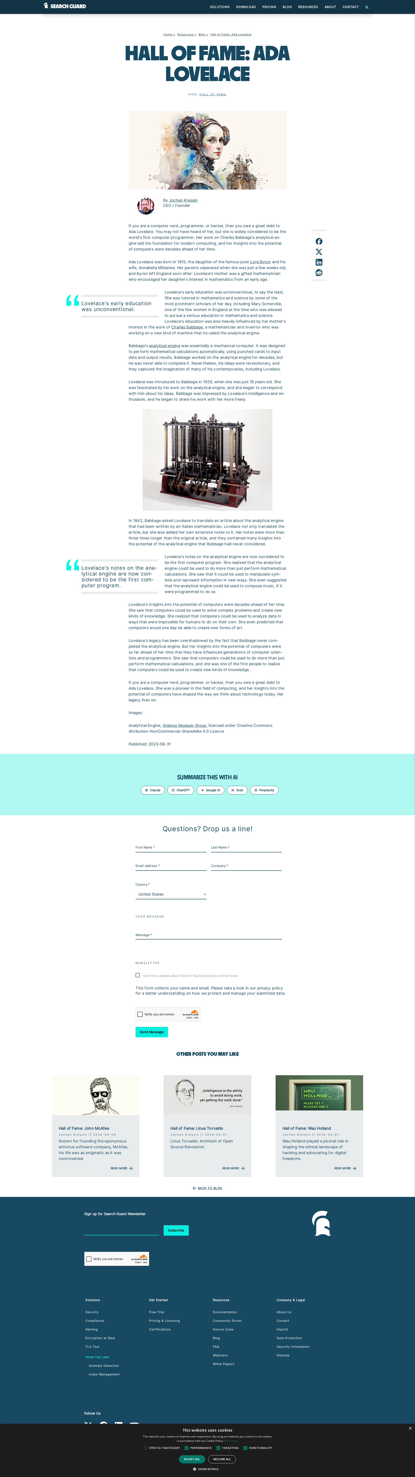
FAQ (216, 1346)
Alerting (91, 1329)
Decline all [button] (222, 1459)
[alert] (207, 1450)
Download (246, 7)
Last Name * (220, 847)
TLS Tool (92, 1346)
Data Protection (289, 1338)
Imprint (282, 1329)
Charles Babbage (187, 327)
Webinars (220, 1355)
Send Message (152, 1032)
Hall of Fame (213, 94)
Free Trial (156, 1312)
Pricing (269, 7)
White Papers (223, 1364)
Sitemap (283, 1355)
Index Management (104, 1374)
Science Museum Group (184, 725)
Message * (144, 935)
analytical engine (164, 345)
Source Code (223, 1329)
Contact (351, 7)
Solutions (220, 7)
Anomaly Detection (104, 1365)
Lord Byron (260, 262)
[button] (207, 1469)
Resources (308, 7)
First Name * (145, 847)
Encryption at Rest (100, 1338)
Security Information (293, 1346)
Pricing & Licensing (164, 1320)
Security (92, 1312)
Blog (287, 7)
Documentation (225, 1312)
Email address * (148, 866)
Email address (95, 1230)
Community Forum (227, 1320)
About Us (284, 1312)
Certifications (160, 1329)
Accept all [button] (192, 1459)
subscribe (176, 1230)
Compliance (94, 1320)
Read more (231, 1441)
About (330, 7)
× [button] (410, 1428)
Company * (219, 866)
